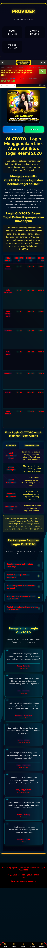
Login (14, 946)
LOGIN (13, 129)
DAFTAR (34, 129)
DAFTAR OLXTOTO (20, 67)
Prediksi (32, 946)
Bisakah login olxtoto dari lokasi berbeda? (23, 586)
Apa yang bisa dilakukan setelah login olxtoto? (23, 597)
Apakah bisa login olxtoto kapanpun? (23, 576)
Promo (5, 946)
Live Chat (42, 946)
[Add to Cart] (42, 71)
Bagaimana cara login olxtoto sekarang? (23, 565)
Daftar (23, 946)
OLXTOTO (13, 78)
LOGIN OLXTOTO (6, 67)
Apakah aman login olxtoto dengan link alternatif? (23, 608)
